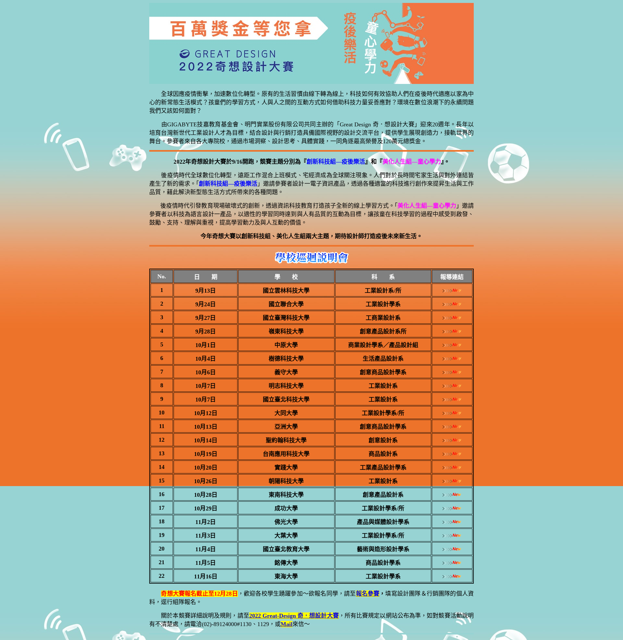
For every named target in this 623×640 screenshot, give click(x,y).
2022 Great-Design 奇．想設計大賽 (294, 615)
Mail (286, 624)
